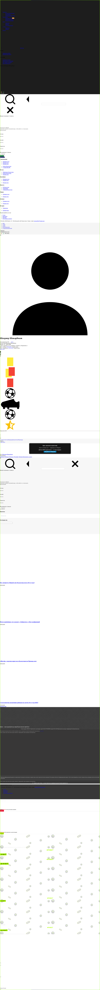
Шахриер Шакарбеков (7, 454)
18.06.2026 (10, 348)
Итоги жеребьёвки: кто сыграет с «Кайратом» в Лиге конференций (20, 622)
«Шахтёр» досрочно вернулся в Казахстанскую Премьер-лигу (18, 661)
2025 (3, 349)
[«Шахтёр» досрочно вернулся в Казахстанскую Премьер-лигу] (25, 658)
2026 (1, 349)
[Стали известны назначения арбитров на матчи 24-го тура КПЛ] (27, 700)
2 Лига (4, 225)
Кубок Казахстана (6, 227)
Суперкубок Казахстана (7, 228)
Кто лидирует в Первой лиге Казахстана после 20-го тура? (17, 582)
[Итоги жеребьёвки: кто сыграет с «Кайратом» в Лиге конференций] (25, 619)
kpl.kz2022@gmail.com (39, 221)
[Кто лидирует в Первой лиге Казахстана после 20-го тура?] (35, 580)
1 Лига (4, 224)
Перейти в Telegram (50, 451)
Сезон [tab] (1, 439)
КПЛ (4, 223)
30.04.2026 (8, 346)
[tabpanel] (50, 441)
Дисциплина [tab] (15, 439)
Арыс (12, 342)
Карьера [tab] (10, 439)
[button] (27, 456)
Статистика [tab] (6, 439)
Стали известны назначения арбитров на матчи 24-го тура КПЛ (19, 702)
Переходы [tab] (20, 439)
